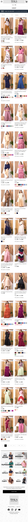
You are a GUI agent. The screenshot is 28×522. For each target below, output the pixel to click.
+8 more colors (4, 412)
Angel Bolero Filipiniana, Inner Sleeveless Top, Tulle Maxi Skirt (20, 237)
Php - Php (5, 39)
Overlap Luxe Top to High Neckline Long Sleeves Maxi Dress (20, 379)
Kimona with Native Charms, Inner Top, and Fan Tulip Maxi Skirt (6, 92)
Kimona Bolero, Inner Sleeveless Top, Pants (21, 435)
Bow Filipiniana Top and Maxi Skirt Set (20, 349)
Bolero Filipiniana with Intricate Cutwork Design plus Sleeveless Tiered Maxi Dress (21, 37)
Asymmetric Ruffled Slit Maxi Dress (20, 181)
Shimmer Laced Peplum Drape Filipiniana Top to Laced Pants (7, 209)
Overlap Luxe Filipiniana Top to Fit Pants (7, 181)
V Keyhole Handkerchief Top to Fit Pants (7, 151)
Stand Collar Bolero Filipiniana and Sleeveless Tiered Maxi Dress (7, 379)
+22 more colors (18, 97)
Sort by (16, 15)
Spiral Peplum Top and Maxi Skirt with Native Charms (20, 65)
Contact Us (18, 506)
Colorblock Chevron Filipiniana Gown (20, 264)
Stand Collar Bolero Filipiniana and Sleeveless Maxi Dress (7, 349)
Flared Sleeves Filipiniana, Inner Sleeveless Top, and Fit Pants (21, 123)
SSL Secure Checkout (11, 506)
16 (19, 445)
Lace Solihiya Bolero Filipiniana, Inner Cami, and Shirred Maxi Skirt (21, 293)
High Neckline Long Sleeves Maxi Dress (7, 407)
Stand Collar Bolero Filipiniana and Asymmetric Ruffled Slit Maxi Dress (20, 151)
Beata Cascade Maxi (19, 406)
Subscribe (14, 491)
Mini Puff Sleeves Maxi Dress (6, 64)
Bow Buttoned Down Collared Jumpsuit (20, 92)
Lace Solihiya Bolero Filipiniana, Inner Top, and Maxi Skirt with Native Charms (7, 265)
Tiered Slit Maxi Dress (19, 319)
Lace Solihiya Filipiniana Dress (6, 291)
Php (3, 66)
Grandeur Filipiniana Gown (6, 122)
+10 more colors (18, 186)
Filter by (3, 15)
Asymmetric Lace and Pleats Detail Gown (20, 209)
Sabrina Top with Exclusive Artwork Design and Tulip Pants (7, 37)
